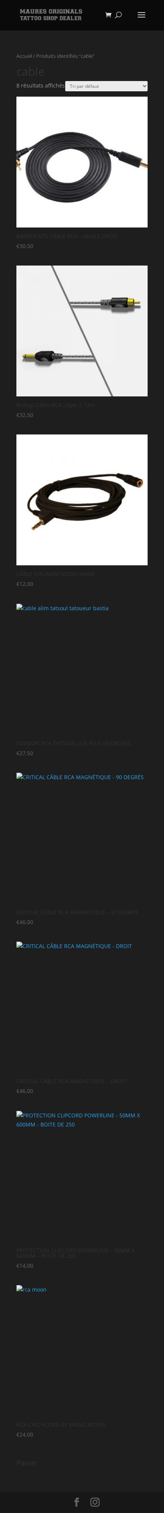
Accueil (24, 56)
